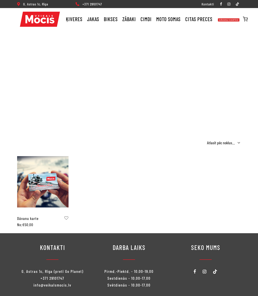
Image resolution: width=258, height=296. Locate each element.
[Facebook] (221, 4)
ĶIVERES (74, 19)
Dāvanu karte (27, 218)
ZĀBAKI (129, 19)
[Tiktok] (237, 4)
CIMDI (146, 19)
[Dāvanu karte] (43, 182)
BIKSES (111, 19)
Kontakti (208, 4)
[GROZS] (245, 19)
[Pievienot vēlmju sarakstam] (66, 218)
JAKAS (93, 19)
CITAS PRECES (198, 19)
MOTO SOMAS (168, 19)
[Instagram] (229, 4)
